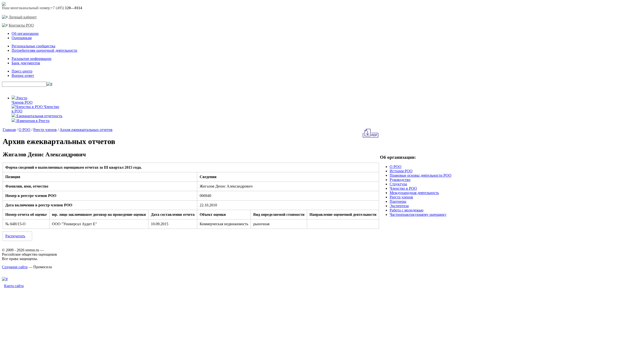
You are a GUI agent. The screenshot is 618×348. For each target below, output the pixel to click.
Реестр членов (45, 130)
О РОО (24, 130)
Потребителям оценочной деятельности (44, 50)
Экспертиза (399, 206)
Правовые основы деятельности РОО (420, 175)
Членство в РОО (403, 188)
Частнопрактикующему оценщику (418, 214)
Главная (9, 130)
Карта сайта (14, 286)
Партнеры (398, 201)
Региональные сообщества (33, 46)
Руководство (400, 180)
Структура (398, 184)
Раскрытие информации (31, 59)
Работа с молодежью (406, 210)
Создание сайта (15, 267)
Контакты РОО (21, 25)
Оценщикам (22, 38)
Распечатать (15, 236)
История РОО (401, 171)
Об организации (25, 33)
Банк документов (26, 63)
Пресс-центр (22, 71)
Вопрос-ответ (23, 75)
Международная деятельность (414, 193)
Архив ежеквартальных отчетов (86, 130)
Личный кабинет (23, 17)
